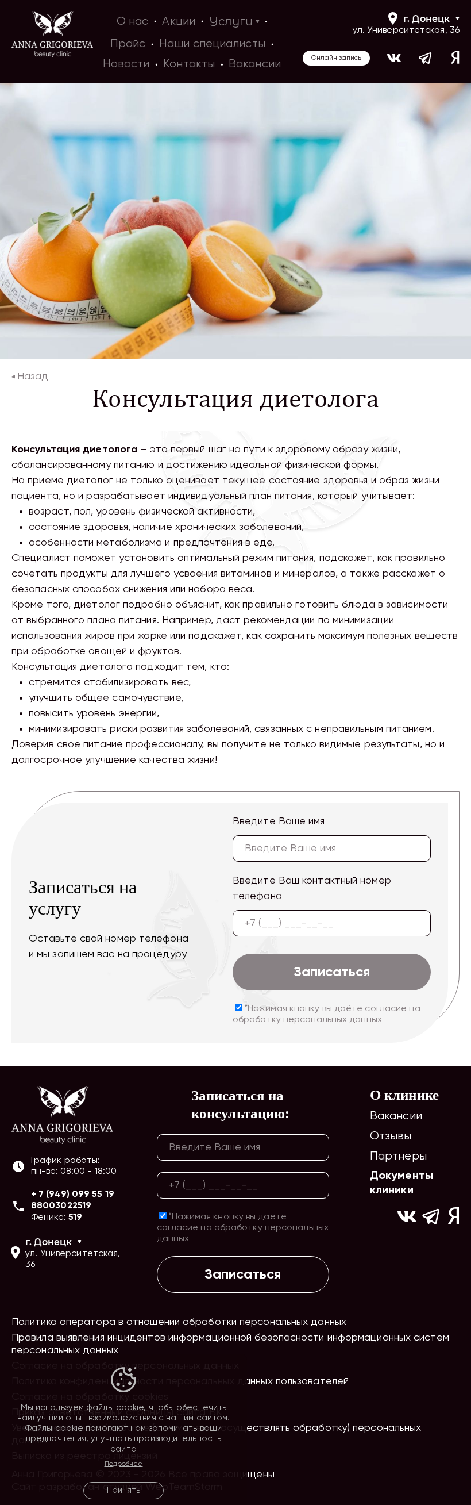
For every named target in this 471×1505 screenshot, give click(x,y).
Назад (32, 376)
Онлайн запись (336, 58)
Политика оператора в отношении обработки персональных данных (178, 1322)
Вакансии (396, 1116)
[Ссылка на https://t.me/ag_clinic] (426, 58)
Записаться (332, 972)
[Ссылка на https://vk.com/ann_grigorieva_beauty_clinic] (394, 58)
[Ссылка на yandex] (455, 58)
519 (75, 1217)
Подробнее (124, 1464)
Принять (123, 1490)
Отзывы (391, 1136)
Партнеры (398, 1156)
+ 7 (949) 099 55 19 (72, 1194)
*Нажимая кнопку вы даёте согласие (326, 1014)
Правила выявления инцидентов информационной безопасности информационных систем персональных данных (230, 1344)
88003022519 (61, 1206)
